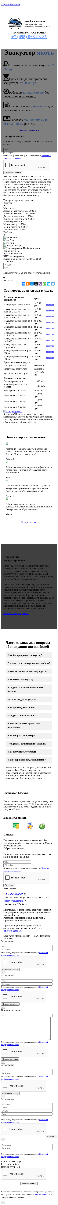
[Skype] (48, 284)
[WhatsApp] (44, 284)
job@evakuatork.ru (12, 931)
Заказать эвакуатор (29, 130)
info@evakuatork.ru (13, 900)
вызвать (50, 304)
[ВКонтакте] (23, 284)
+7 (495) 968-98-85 (10, 4)
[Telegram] (53, 284)
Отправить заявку (13, 173)
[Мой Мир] (32, 284)
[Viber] (40, 284)
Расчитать (8, 280)
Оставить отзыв (29, 522)
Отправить (9, 885)
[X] (36, 284)
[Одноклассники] (28, 284)
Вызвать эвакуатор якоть (16, 613)
